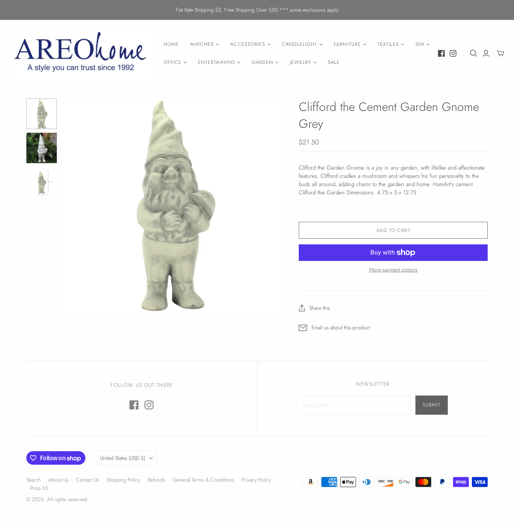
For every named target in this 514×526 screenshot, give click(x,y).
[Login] (486, 53)
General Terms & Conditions (203, 480)
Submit (432, 404)
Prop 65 (39, 488)
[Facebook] (441, 53)
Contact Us (87, 480)
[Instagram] (453, 53)
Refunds (156, 480)
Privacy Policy (256, 480)
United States (122, 458)
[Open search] (474, 53)
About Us (58, 480)
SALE (334, 62)
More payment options (393, 269)
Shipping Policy (123, 480)
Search (33, 480)
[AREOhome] (81, 53)
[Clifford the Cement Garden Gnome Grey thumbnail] (41, 114)
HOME (171, 44)
